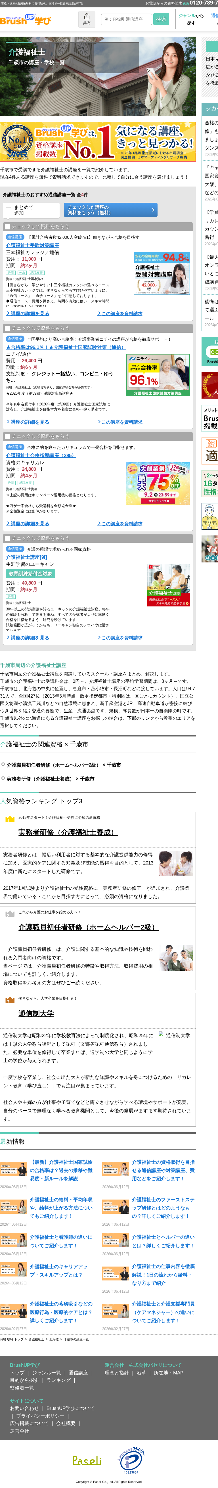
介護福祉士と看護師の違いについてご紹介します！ (61, 1241)
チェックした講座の (90, 210)
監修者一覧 (22, 1387)
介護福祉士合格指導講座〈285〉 (41, 455)
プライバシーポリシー (40, 1415)
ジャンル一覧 (46, 1372)
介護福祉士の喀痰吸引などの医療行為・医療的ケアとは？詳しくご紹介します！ (61, 1312)
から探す (191, 19)
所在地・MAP (168, 1372)
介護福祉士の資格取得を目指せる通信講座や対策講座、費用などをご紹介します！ (163, 1170)
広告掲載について (29, 1423)
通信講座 (78, 1372)
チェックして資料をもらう (41, 226)
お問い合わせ (24, 1408)
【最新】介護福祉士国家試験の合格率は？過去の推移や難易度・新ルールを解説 (61, 1170)
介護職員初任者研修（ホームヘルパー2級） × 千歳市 (64, 764)
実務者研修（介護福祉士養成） (68, 832)
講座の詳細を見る (30, 313)
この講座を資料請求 (122, 313)
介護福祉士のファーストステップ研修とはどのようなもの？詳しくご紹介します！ (163, 1208)
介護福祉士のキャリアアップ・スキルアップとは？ (59, 1270)
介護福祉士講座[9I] (26, 557)
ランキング (59, 1380)
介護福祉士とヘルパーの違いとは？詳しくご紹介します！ (163, 1241)
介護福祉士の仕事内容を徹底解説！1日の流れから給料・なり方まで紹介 (163, 1275)
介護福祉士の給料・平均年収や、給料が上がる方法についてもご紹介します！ (61, 1208)
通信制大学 (36, 1013)
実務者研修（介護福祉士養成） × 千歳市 (51, 778)
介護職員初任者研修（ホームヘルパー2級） (88, 927)
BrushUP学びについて (71, 1408)
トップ (17, 1372)
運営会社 (19, 1430)
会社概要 (66, 1423)
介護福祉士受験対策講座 (32, 245)
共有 (87, 23)
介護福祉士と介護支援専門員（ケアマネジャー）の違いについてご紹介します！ (163, 1312)
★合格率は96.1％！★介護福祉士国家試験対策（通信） (66, 347)
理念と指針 (117, 1372)
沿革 (141, 1372)
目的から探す (24, 1380)
